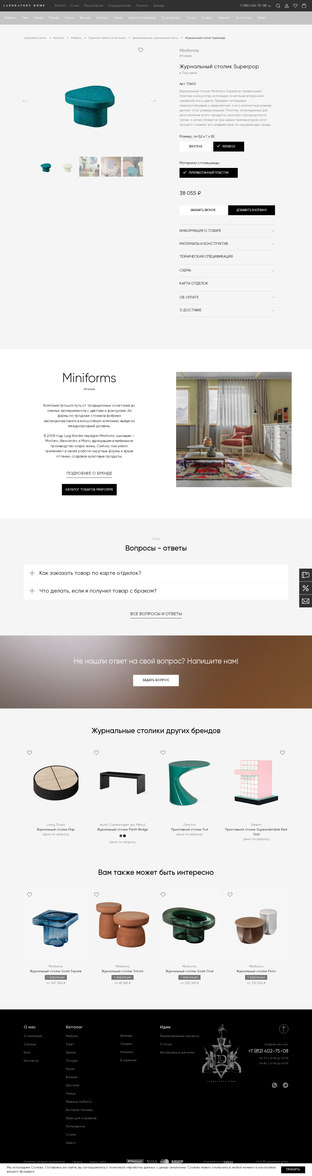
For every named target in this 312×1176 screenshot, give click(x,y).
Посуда (54, 17)
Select (261, 17)
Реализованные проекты (179, 1036)
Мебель (10, 17)
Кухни (69, 17)
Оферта (77, 1162)
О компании (33, 1036)
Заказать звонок (203, 210)
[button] (25, 100)
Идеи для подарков (141, 17)
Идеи (165, 1027)
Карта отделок (194, 283)
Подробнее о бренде (89, 473)
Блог (27, 1052)
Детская (102, 17)
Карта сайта (98, 1162)
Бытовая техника (79, 1110)
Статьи (166, 1044)
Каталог (74, 1027)
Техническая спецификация (206, 257)
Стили (71, 1134)
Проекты (142, 5)
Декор (38, 17)
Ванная (85, 17)
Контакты (31, 1060)
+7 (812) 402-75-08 (253, 5)
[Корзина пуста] (304, 5)
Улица (118, 17)
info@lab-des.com (276, 1044)
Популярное (75, 1126)
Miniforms (189, 50)
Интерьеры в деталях (177, 1052)
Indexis (228, 1161)
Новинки (224, 17)
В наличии (243, 17)
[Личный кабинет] (286, 5)
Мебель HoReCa (79, 1101)
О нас (30, 1027)
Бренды (158, 5)
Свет (25, 17)
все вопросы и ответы (156, 614)
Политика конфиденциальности (44, 1161)
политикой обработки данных (132, 1167)
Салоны (30, 1044)
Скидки (207, 17)
